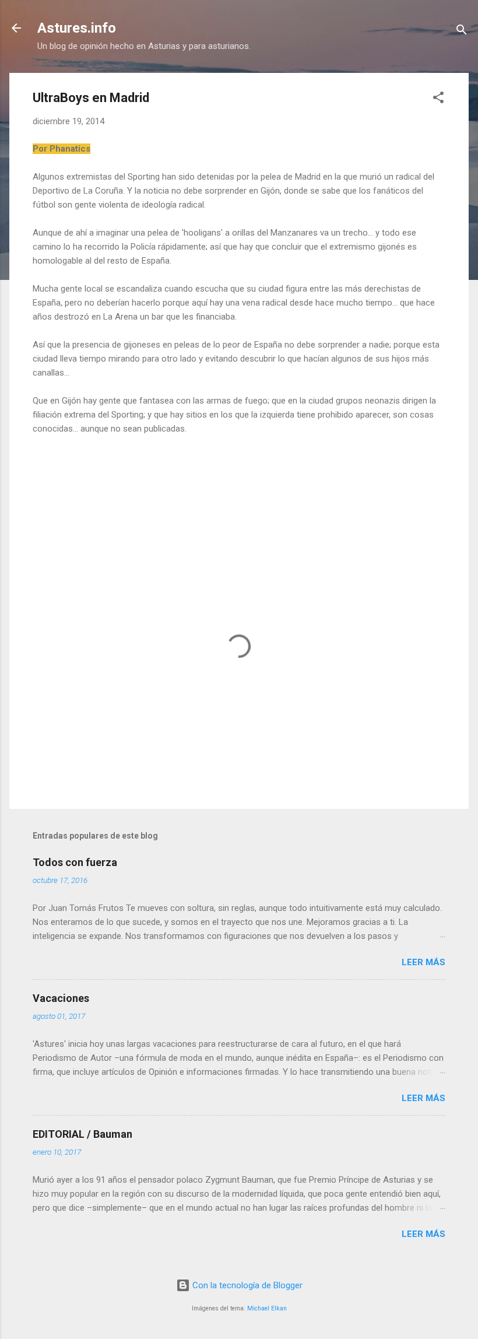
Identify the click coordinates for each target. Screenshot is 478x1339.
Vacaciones (61, 998)
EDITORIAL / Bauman (82, 1134)
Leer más (423, 962)
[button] (438, 99)
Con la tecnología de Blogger (246, 1285)
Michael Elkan (267, 1308)
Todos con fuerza (75, 862)
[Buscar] (462, 32)
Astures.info (76, 28)
